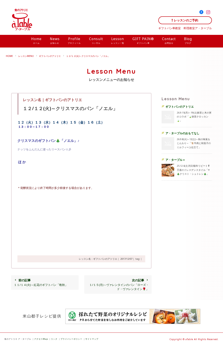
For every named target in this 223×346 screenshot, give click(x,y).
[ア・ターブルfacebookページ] (202, 13)
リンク (54, 339)
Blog (188, 40)
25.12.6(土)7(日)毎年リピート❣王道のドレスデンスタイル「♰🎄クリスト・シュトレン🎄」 (193, 169)
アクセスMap (41, 339)
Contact (169, 40)
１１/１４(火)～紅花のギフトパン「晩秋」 (41, 282)
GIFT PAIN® (143, 40)
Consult (96, 40)
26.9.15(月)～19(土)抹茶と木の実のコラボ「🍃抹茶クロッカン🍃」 (194, 116)
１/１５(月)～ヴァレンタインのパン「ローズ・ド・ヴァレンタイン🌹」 (119, 284)
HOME (9, 56)
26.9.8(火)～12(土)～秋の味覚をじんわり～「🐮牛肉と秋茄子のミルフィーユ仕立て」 (194, 143)
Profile (74, 40)
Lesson (117, 40)
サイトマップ (91, 339)
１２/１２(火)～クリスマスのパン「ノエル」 (88, 56)
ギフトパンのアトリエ (50, 56)
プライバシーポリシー (71, 339)
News (55, 40)
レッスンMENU (26, 56)
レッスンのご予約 (186, 20)
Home (36, 40)
